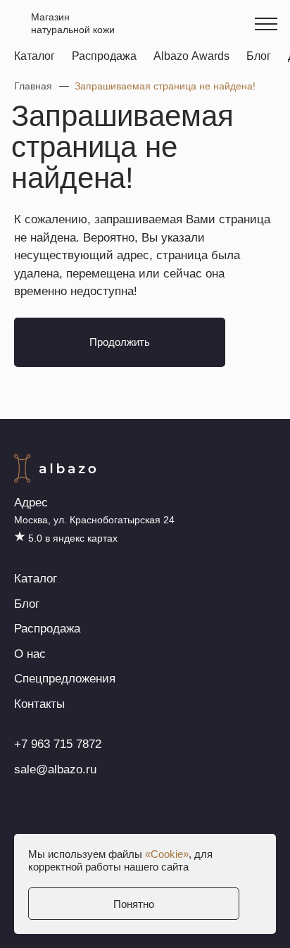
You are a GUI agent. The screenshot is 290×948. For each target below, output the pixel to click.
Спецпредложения (64, 678)
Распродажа (104, 56)
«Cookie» (167, 854)
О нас (30, 654)
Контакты (39, 704)
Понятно (133, 904)
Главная (33, 86)
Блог (258, 56)
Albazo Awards (191, 56)
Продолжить (119, 342)
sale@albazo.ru (55, 769)
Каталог (34, 56)
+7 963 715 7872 (57, 744)
